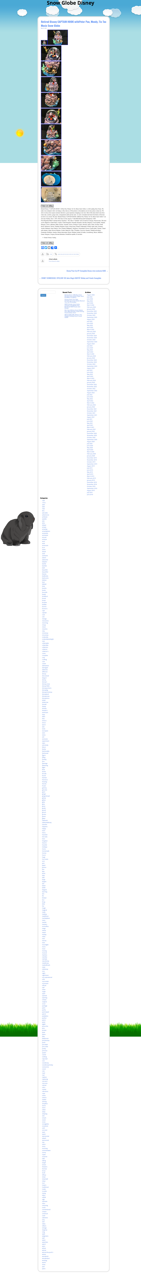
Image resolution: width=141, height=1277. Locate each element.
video (43, 1224)
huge (43, 857)
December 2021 (92, 409)
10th (43, 501)
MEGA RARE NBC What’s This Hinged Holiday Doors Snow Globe (73, 316)
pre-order (45, 1046)
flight (43, 767)
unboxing (45, 1205)
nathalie (44, 959)
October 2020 (91, 437)
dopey (44, 706)
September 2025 (92, 317)
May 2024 (90, 350)
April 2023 (90, 376)
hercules (44, 837)
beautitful (45, 572)
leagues (44, 890)
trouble (44, 1191)
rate (43, 1071)
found (44, 776)
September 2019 (92, 464)
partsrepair (45, 1012)
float (43, 769)
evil (43, 737)
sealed (44, 1099)
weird (44, 1244)
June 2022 (90, 397)
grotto (44, 814)
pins (43, 1028)
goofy (44, 808)
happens (44, 826)
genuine (44, 790)
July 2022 (89, 395)
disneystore (45, 698)
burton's (44, 608)
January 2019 (91, 480)
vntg (43, 1232)
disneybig (45, 690)
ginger (44, 794)
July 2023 (89, 370)
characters (45, 621)
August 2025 (91, 319)
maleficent (45, 916)
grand (44, 810)
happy (44, 828)
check (44, 627)
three (43, 1171)
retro (43, 1087)
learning (44, 892)
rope (43, 1093)
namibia (44, 957)
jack (43, 863)
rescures (44, 1083)
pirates (44, 1030)
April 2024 (90, 352)
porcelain (45, 1044)
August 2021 (91, 417)
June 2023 (90, 372)
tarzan (44, 1165)
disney (62, 254)
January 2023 (91, 382)
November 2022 (92, 386)
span (43, 1132)
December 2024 (92, 336)
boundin (44, 592)
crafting (44, 659)
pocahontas (45, 1040)
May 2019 (90, 472)
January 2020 (91, 456)
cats (43, 617)
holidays (44, 847)
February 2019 (91, 478)
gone (43, 806)
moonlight (45, 945)
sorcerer (44, 1130)
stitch (44, 1144)
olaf (43, 987)
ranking (44, 1057)
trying (44, 1193)
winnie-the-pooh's (47, 1252)
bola (43, 586)
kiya (43, 871)
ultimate (44, 1201)
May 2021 (90, 423)
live (43, 906)
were (43, 1246)
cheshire (44, 629)
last (43, 883)
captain (59, 254)
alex (43, 521)
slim (43, 1116)
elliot (43, 716)
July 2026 (89, 297)
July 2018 (89, 492)
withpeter (77, 254)
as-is (43, 547)
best (43, 582)
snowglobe (45, 1124)
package (44, 1006)
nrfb (43, 979)
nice (43, 971)
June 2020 (90, 446)
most (43, 949)
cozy (43, 657)
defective (45, 670)
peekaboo (45, 1016)
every (43, 735)
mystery (44, 955)
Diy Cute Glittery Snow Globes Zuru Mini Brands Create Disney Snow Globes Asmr (74, 311)
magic (44, 908)
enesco (44, 721)
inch (43, 861)
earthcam (45, 712)
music (68, 254)
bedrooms (45, 578)
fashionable (45, 751)
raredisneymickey (47, 1065)
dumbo (44, 708)
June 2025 (90, 323)
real (43, 1075)
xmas (43, 1264)
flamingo (44, 763)
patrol (44, 1014)
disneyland (45, 694)
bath (43, 568)
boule (44, 590)
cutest (44, 663)
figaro (44, 755)
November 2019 (92, 460)
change (44, 619)
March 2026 (90, 305)
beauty (44, 574)
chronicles (45, 635)
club (43, 641)
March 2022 (90, 403)
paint (43, 1008)
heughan (45, 841)
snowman (45, 1126)
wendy (75, 254)
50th (43, 507)
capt (43, 611)
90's (43, 511)
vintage (44, 1228)
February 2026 (91, 307)
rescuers (44, 1081)
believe (44, 580)
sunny (44, 1152)
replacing (45, 1079)
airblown (44, 517)
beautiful (45, 570)
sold (43, 1128)
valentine (45, 1218)
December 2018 (92, 482)
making (44, 914)
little (43, 904)
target (44, 1163)
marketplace (46, 918)
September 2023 (92, 366)
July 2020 (89, 443)
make (43, 912)
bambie (44, 566)
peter (43, 1022)
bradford (45, 596)
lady (43, 875)
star (43, 1142)
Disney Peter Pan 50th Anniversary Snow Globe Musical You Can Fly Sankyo (75, 301)
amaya (44, 527)
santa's (44, 1097)
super (44, 1154)
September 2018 (92, 488)
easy (43, 714)
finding (44, 759)
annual (44, 537)
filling (43, 757)
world (44, 1262)
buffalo (44, 604)
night (43, 973)
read (43, 1073)
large (43, 879)
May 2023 (90, 374)
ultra (43, 1203)
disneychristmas (47, 692)
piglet (44, 1024)
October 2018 (91, 486)
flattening (45, 765)
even (43, 733)
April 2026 (90, 303)
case (43, 615)
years (43, 1269)
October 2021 (91, 413)
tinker (44, 1177)
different (44, 672)
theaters (44, 1167)
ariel (43, 543)
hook (66, 254)
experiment (45, 741)
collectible (45, 645)
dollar (44, 700)
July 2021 (89, 419)
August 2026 (91, 295)
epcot (44, 725)
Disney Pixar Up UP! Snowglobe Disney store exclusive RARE (86, 270)
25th (43, 505)
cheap (44, 625)
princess (44, 1051)
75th (43, 509)
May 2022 (90, 399)
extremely (45, 745)
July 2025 (89, 321)
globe (64, 254)
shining (44, 1101)
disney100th (46, 686)
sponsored (45, 1140)
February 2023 (91, 380)
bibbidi (44, 584)
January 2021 (91, 431)
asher (44, 549)
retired (51, 254)
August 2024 (91, 344)
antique (44, 539)
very (43, 1220)
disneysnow (45, 696)
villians (44, 1226)
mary (43, 920)
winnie (44, 1250)
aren (43, 541)
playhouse (45, 1038)
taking (44, 1161)
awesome (45, 560)
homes (44, 853)
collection (45, 647)
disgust (44, 678)
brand (44, 598)
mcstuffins (45, 926)
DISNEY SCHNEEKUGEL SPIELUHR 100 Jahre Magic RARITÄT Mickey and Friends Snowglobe (71, 278)
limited (44, 898)
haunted (44, 835)
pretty (44, 1048)
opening (44, 998)
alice (43, 523)
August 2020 (91, 441)
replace (44, 1077)
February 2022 (91, 405)
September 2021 (92, 415)
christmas (45, 633)
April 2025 (90, 327)
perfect (44, 1018)
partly (44, 1010)
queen (44, 1053)
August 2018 (91, 490)
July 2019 (89, 468)
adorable (45, 513)
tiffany (44, 1175)
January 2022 (91, 407)
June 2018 (90, 494)
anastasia (45, 533)
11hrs (44, 503)
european (45, 731)
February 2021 (91, 429)
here (43, 839)
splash (44, 1138)
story (43, 1146)
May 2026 (90, 301)
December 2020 (92, 433)
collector (44, 649)
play (43, 1036)
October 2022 (91, 388)
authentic (45, 556)
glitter (44, 800)
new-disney (45, 961)
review (44, 1089)
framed (44, 778)
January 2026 (91, 309)
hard (43, 831)
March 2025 (90, 329)
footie (44, 771)
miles (43, 936)
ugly (43, 1199)
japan (44, 865)
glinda (44, 798)
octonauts (45, 983)
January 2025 (91, 333)
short (43, 1108)
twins (43, 1195)
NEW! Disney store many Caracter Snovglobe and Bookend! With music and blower (72, 306)
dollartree (45, 702)
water (44, 1240)
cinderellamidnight (48, 639)
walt (43, 1238)
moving (44, 951)
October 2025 (91, 315)
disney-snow (46, 684)
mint (43, 943)
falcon (44, 747)
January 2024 (91, 358)
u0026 (44, 1197)
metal (44, 932)
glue (43, 804)
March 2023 (90, 378)
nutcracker (45, 981)
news (43, 967)
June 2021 (90, 421)
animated (45, 535)
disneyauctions (46, 688)
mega (44, 928)
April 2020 (90, 450)
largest (44, 881)
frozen (44, 786)
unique (44, 1211)
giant (43, 792)
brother (44, 602)
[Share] (52, 247)
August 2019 (91, 466)
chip (43, 631)
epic (43, 727)
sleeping (44, 1114)
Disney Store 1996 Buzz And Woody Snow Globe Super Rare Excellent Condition (74, 296)
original (44, 1002)
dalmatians (45, 666)
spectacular (45, 1136)
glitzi (43, 802)
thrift (43, 1173)
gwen (43, 818)
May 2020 (90, 448)
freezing (44, 782)
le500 (43, 888)
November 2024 (92, 338)
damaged (45, 668)
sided (43, 1110)
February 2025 (91, 331)
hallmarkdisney (46, 822)
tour (43, 1183)
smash (44, 1118)
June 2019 (90, 470)
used (43, 1216)
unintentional (46, 1209)
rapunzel (44, 1059)
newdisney (45, 963)
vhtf (43, 1222)
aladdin (44, 519)
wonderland (46, 1258)
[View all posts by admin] (43, 254)
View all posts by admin (54, 261)
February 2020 (91, 454)
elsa (43, 718)
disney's (44, 682)
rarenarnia (45, 1067)
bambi (44, 564)
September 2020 (92, 439)
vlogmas (44, 1230)
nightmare (45, 975)
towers (44, 1185)
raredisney (45, 1063)
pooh (43, 1042)
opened (44, 996)
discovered (45, 676)
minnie (44, 941)
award (44, 558)
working (44, 1260)
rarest (44, 1069)
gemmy (44, 788)
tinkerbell (45, 1179)
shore (44, 1106)
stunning (45, 1148)
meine (44, 930)
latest (44, 886)
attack (44, 551)
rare (43, 1061)
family (44, 749)
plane (44, 1034)
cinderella (45, 637)
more (43, 947)
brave (44, 600)
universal (45, 1214)
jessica (44, 867)
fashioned (45, 753)
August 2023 (91, 368)
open (43, 993)
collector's (45, 651)
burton (44, 606)
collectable (45, 643)
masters (44, 924)
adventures (45, 515)
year (43, 1266)
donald (44, 704)
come (44, 653)
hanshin (44, 824)
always (44, 525)
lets (43, 894)
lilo (43, 896)
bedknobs (45, 576)
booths (44, 588)
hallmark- (45, 820)
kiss (43, 869)
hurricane (45, 859)
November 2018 (92, 484)
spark (44, 1134)
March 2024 (90, 354)
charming (45, 623)
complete (45, 655)
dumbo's (45, 710)
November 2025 (92, 313)
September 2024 (92, 342)
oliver (44, 989)
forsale (44, 773)
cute (43, 661)
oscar (44, 1004)
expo (43, 743)
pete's (44, 1020)
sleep (43, 1112)
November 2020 (92, 435)
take (43, 1159)
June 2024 (90, 348)
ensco (44, 723)
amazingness (46, 531)
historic (44, 843)
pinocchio (45, 1026)
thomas (44, 1169)
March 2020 (90, 452)
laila (43, 877)
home (44, 849)
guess (44, 816)
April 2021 (90, 425)
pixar (43, 1032)
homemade (45, 851)
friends (44, 784)
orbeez (44, 1000)
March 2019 (90, 476)
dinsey (44, 674)
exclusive (45, 739)
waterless (45, 1242)
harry (43, 833)
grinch (44, 812)
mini (43, 938)
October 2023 (91, 364)
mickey (44, 934)
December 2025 (92, 311)
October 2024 (91, 340)
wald (43, 1234)
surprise (44, 1156)
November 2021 (92, 411)
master (44, 922)
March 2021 (90, 427)
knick (43, 873)
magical (44, 910)
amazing (44, 529)
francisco (45, 780)
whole (44, 1248)
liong (43, 902)
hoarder (44, 845)
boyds (44, 594)
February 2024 (91, 356)
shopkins (45, 1104)
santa (44, 1095)
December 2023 (92, 360)
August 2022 (91, 393)
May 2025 (90, 325)
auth (43, 553)
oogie (44, 991)
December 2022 (92, 384)
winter (44, 1254)
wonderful (45, 1256)
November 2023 (92, 362)
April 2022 (90, 401)
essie (43, 729)
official (44, 985)
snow (72, 254)
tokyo (44, 1181)
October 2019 (91, 462)
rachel (44, 1055)
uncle (43, 1207)
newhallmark (46, 965)
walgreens (45, 1236)
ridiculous (45, 1091)
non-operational (47, 977)
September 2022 (92, 391)
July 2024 (89, 346)
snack (44, 1120)
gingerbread (46, 796)
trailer (44, 1189)
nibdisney (45, 969)
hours (44, 855)
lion (43, 900)
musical (44, 953)
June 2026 (90, 299)
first (43, 761)
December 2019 (92, 458)
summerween (46, 1150)
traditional (45, 1187)
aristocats (45, 545)
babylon (44, 562)
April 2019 (90, 474)
